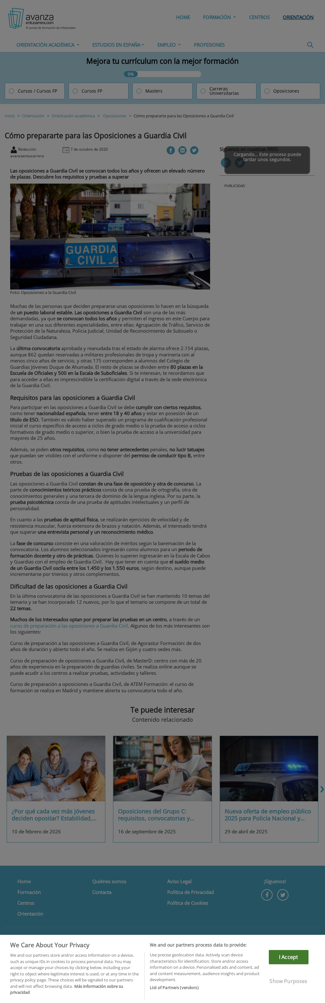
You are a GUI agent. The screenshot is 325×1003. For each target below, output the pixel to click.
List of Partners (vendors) (174, 987)
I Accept (288, 957)
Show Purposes (288, 981)
